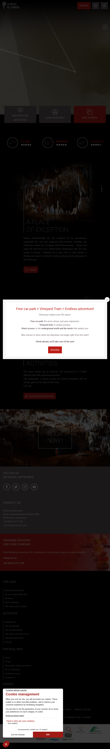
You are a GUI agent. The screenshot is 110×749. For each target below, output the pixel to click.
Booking (55, 350)
